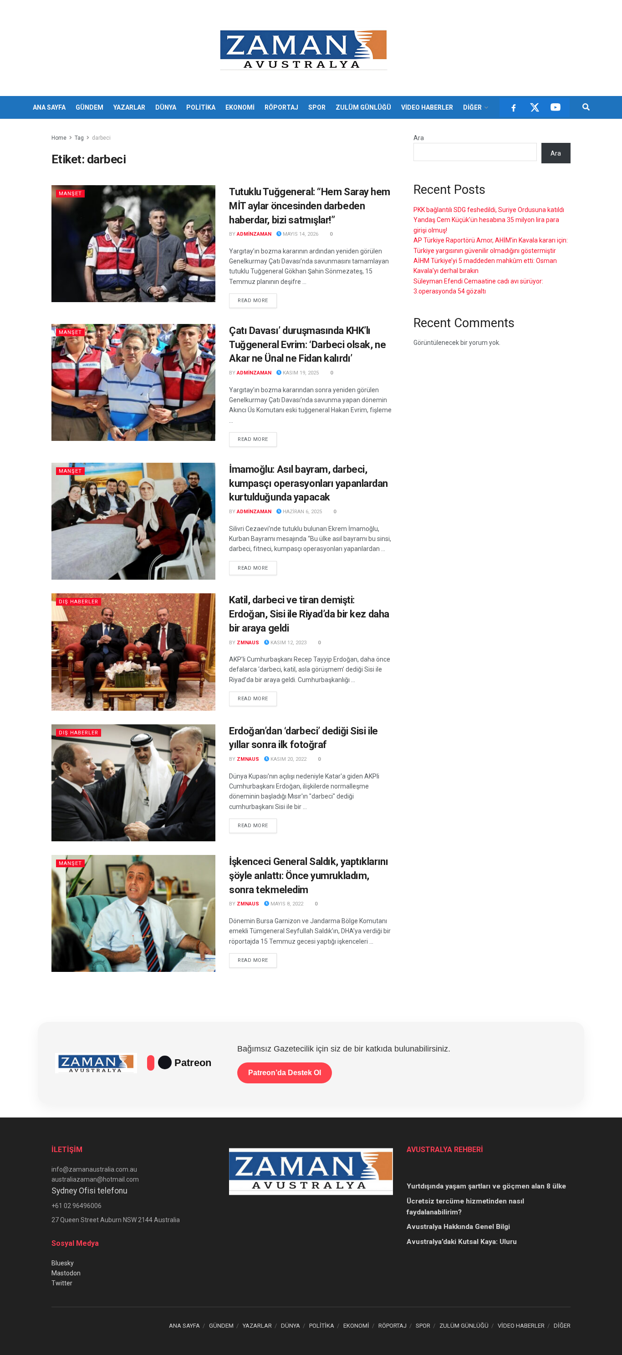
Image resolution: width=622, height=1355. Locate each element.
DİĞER (472, 107)
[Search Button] (586, 107)
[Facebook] (514, 107)
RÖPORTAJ (281, 107)
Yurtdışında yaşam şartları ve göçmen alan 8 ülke (486, 1186)
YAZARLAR (129, 107)
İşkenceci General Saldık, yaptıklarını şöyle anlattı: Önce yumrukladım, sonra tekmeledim (308, 875)
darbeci (101, 138)
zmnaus (248, 643)
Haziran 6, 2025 (301, 512)
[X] (535, 107)
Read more (257, 300)
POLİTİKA (200, 107)
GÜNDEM (89, 107)
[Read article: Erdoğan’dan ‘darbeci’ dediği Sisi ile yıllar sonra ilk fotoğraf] (133, 782)
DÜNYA (165, 107)
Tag (79, 138)
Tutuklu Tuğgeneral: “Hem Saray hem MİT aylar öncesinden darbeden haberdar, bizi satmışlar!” (309, 206)
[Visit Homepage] (305, 48)
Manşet (70, 194)
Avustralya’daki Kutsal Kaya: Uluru (462, 1242)
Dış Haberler (78, 602)
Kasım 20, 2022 (287, 759)
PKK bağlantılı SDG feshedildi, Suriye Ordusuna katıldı (488, 209)
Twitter (61, 1283)
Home (58, 138)
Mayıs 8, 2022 (286, 904)
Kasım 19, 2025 (300, 373)
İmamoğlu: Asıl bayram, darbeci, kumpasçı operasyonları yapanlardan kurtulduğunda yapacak (308, 483)
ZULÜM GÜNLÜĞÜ (363, 107)
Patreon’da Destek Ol (284, 1073)
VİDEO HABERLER (427, 107)
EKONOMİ (240, 107)
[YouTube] (556, 107)
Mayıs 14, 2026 (299, 234)
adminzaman (254, 234)
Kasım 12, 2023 (287, 643)
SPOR (317, 107)
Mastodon (66, 1273)
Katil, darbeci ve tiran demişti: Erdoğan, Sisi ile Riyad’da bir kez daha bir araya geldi (309, 614)
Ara (418, 138)
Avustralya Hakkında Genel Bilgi (458, 1227)
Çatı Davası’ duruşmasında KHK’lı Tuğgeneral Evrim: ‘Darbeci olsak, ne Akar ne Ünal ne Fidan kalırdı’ (307, 344)
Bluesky (62, 1263)
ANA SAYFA (49, 107)
